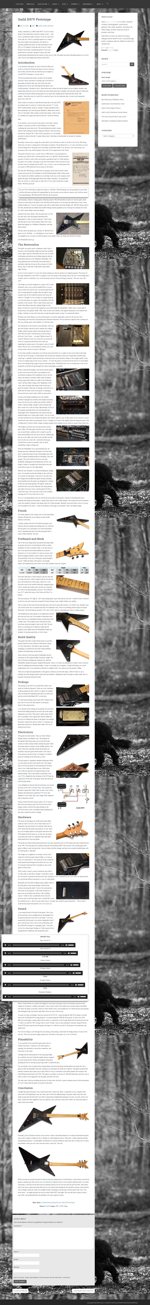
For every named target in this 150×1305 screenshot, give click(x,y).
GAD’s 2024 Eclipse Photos (111, 108)
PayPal (47, 1206)
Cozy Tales (19, 4)
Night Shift (79, 1190)
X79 (69, 1009)
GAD (33, 26)
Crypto (115, 50)
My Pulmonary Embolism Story (112, 99)
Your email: (105, 77)
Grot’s (22, 498)
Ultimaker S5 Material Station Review (114, 121)
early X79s (21, 776)
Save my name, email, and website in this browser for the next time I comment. (42, 1277)
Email (16, 1259)
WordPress (134, 1303)
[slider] (71, 945)
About (99, 4)
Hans (27, 115)
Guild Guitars (42, 4)
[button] (108, 4)
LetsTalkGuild (26, 69)
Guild (40, 26)
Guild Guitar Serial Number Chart (113, 104)
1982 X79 (31, 788)
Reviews (50, 26)
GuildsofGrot (48, 1182)
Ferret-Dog (70, 1202)
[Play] (5, 945)
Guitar (45, 26)
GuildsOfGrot (40, 96)
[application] (39, 945)
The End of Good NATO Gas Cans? (113, 117)
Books (54, 4)
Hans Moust (27, 86)
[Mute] (66, 945)
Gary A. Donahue (112, 22)
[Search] (132, 64)
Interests (74, 4)
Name (16, 1252)
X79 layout (43, 793)
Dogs (64, 4)
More (104, 47)
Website (16, 1267)
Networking (87, 4)
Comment (18, 1226)
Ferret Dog (30, 4)
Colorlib (120, 1303)
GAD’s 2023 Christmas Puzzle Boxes (114, 112)
